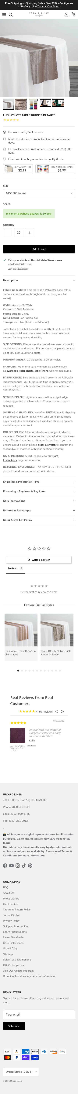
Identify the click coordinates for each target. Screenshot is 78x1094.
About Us (8, 892)
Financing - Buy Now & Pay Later (24, 491)
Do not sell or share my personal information (29, 976)
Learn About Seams (15, 931)
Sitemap (8, 954)
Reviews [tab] (13, 568)
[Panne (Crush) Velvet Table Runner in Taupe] (57, 630)
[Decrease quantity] (7, 232)
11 (56, 671)
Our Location (11, 904)
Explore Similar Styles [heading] (39, 605)
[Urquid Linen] (39, 14)
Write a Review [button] (41, 559)
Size (5, 185)
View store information (18, 269)
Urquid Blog (10, 948)
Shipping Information (15, 926)
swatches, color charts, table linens (27, 370)
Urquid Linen (16, 1081)
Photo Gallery (11, 898)
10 (52, 671)
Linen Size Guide (13, 937)
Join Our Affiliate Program (18, 970)
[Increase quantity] (29, 232)
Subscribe (14, 1026)
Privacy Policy (11, 920)
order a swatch (47, 444)
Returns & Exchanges (17, 510)
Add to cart (39, 249)
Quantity (8, 224)
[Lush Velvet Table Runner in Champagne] (21, 630)
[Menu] (4, 14)
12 (60, 671)
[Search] (12, 14)
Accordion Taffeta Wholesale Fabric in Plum (17, 748)
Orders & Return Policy (16, 909)
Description (10, 280)
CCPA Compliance (14, 965)
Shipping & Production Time (21, 481)
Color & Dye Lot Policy (17, 519)
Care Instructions (14, 500)
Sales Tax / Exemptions (17, 959)
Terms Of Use (11, 915)
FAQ (5, 887)
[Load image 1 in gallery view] (39, 58)
